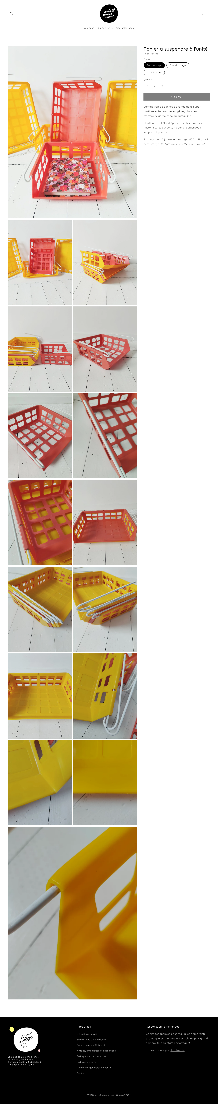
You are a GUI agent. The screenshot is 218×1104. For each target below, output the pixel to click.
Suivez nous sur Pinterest (91, 1045)
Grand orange (178, 65)
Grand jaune (154, 72)
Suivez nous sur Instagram (92, 1039)
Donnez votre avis (87, 1033)
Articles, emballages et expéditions (96, 1050)
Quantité (148, 79)
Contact (81, 1073)
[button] (11, 13)
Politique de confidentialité (91, 1056)
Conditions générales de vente (94, 1067)
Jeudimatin (177, 1050)
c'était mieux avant (104, 1095)
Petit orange (154, 65)
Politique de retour (87, 1062)
